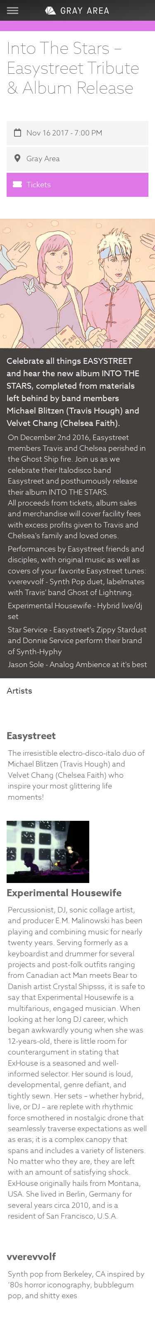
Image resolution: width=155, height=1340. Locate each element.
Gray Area (42, 158)
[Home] (77, 10)
